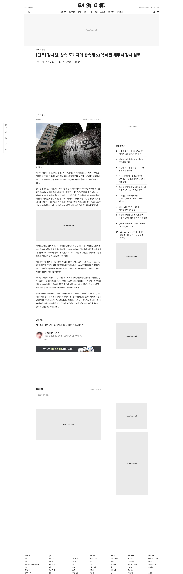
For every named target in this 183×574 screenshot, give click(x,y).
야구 (112, 561)
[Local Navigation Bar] (25, 12)
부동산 (92, 573)
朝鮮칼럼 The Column (32, 564)
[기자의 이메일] (45, 340)
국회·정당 (52, 564)
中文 (158, 7)
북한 (50, 567)
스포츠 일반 (114, 559)
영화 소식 (130, 564)
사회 (73, 556)
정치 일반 (51, 559)
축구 (112, 567)
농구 (112, 573)
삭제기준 (98, 389)
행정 (43, 49)
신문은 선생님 (152, 564)
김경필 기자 (39, 119)
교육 (73, 567)
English (147, 7)
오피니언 (27, 556)
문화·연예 (131, 556)
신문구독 (141, 7)
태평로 (27, 567)
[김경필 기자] (39, 335)
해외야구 (113, 564)
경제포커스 (28, 573)
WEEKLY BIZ (94, 559)
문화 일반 (130, 570)
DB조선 (150, 573)
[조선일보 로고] (92, 5)
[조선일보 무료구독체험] (68, 349)
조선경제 (92, 556)
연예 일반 (130, 559)
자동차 (92, 570)
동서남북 (27, 570)
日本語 (153, 7)
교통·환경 (75, 573)
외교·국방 (52, 570)
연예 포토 (130, 567)
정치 (38, 49)
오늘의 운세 (151, 567)
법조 (73, 564)
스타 (129, 561)
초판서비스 (151, 561)
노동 (73, 570)
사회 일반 (75, 559)
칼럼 (26, 561)
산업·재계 (93, 567)
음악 (135, 564)
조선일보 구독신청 (153, 559)
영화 (131, 573)
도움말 (92, 389)
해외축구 (113, 570)
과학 (91, 564)
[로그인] (158, 12)
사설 (26, 559)
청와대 (51, 561)
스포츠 (113, 556)
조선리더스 (151, 556)
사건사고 (75, 561)
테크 (91, 561)
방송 (132, 561)
